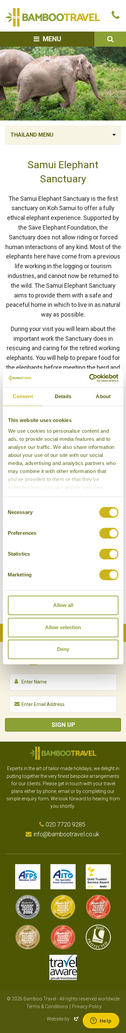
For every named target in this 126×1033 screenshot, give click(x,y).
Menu (52, 39)
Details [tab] (63, 396)
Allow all (63, 605)
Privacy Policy (87, 1006)
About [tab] (103, 396)
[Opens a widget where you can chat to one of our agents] (100, 1021)
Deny (63, 649)
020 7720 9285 (65, 824)
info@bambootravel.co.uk (66, 834)
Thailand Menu (31, 135)
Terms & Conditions (47, 1006)
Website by (63, 1019)
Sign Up (63, 724)
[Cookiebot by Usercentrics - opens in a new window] (89, 378)
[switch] (108, 533)
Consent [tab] (23, 396)
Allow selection (63, 627)
